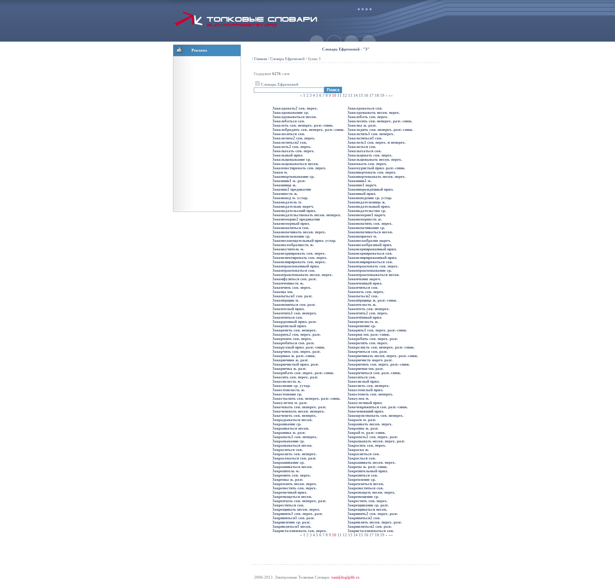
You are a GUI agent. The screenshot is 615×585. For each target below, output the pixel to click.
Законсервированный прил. (372, 249)
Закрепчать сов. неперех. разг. (299, 501)
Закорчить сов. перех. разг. (296, 351)
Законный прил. (361, 193)
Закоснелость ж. (286, 381)
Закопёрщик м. (285, 300)
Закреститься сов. (288, 505)
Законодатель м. (287, 202)
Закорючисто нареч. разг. (370, 360)
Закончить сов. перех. (291, 287)
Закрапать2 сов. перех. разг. (372, 437)
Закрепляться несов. (365, 484)
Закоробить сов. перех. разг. (372, 338)
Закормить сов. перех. (292, 338)
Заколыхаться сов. (364, 151)
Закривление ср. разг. (291, 522)
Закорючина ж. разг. (290, 360)
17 (371, 95)
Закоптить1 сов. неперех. (294, 313)
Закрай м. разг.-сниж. (366, 432)
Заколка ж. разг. (362, 125)
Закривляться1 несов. (291, 526)
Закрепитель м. (286, 471)
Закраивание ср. (286, 424)
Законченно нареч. (364, 279)
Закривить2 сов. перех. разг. (372, 513)
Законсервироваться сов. (370, 253)
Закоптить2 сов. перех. (367, 313)
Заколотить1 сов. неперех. (370, 134)
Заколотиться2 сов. (289, 142)
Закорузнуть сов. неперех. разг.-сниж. (381, 347)
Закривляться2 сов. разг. (369, 526)
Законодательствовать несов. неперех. (306, 215)
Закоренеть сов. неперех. (294, 330)
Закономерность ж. (364, 219)
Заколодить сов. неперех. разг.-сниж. (380, 129)
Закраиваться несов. (290, 428)
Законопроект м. (362, 236)
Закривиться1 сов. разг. (293, 518)
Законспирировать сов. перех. (299, 262)
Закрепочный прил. (289, 492)
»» (391, 95)
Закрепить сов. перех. (291, 475)
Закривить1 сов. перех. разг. (297, 513)
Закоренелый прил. (289, 326)
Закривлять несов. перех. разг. (374, 522)
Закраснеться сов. (363, 454)
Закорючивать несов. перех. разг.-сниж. (382, 355)
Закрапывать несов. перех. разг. (376, 441)
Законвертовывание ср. (293, 176)
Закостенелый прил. (365, 390)
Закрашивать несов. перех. (371, 462)
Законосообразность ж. (293, 245)
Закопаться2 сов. (362, 296)
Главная (260, 59)
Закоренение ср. (361, 326)
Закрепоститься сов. (365, 488)
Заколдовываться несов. (294, 117)
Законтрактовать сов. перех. (373, 266)
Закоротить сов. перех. (367, 343)
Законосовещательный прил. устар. (304, 240)
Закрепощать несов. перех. (371, 492)
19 (382, 95)
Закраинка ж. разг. (289, 432)
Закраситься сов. (287, 449)
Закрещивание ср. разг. (368, 505)
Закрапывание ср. (288, 441)
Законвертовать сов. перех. (371, 172)
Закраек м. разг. (361, 420)
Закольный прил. (287, 155)
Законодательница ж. (366, 202)
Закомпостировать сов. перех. (299, 168)
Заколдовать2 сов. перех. (295, 108)
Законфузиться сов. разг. (294, 279)
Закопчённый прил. (364, 317)
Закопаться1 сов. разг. (292, 296)
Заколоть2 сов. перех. (291, 146)
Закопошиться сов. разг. (294, 304)
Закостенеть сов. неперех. (370, 394)
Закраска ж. (358, 449)
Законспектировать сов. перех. (299, 257)
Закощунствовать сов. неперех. (375, 415)
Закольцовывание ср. (291, 159)
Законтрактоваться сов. (293, 270)
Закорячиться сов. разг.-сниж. (374, 373)
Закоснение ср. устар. (291, 385)
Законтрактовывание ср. (369, 270)
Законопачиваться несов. (370, 232)
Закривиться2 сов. (363, 518)
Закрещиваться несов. (367, 509)
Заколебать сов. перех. (367, 117)
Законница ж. (284, 185)
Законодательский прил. (294, 210)
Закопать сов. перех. (365, 291)
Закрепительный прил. (367, 471)
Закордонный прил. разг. (294, 321)
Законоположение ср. (291, 236)
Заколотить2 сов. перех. (293, 138)
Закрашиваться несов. (292, 466)
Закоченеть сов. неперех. (294, 415)
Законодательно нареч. (293, 206)
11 (339, 95)
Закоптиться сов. (287, 317)
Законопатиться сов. (290, 227)
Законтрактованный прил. (296, 266)
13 (350, 95)
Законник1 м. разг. (289, 181)
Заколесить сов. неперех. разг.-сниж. (379, 121)
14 (355, 95)
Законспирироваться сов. (370, 262)
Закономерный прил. (291, 223)
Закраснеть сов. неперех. (294, 454)
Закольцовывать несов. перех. (374, 159)
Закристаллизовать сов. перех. (299, 530)
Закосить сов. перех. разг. (295, 377)
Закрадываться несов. (292, 420)
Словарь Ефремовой (287, 59)
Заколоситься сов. (288, 134)
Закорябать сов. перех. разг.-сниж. (303, 373)
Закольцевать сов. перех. (370, 155)
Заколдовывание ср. (290, 112)
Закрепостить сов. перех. (294, 488)
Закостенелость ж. (288, 390)
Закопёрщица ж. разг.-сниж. (372, 300)
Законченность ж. (288, 283)
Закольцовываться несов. (295, 163)
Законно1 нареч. (362, 185)
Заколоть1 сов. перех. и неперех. (376, 142)
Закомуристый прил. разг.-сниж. (376, 168)
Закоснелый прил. (363, 381)
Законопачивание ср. (366, 227)
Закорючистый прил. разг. (295, 364)
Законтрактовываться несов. (373, 274)
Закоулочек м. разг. (290, 402)
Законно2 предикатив (291, 189)
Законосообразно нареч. (369, 240)
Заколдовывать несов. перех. (373, 112)
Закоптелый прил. (288, 309)
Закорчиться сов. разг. (367, 351)
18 (377, 95)
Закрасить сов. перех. (366, 445)
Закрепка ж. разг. (287, 479)
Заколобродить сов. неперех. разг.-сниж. (308, 129)
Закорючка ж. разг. (289, 368)
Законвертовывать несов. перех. (376, 176)
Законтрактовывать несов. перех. (302, 274)
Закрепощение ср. (363, 496)
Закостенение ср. (287, 394)
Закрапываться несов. (292, 445)
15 (361, 95)
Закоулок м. (358, 398)
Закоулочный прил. (365, 402)
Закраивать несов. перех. (370, 424)
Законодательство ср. (366, 210)
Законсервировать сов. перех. (299, 253)
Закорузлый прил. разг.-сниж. (298, 347)
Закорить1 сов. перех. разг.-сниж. (377, 330)
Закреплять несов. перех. (294, 484)
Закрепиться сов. (362, 475)
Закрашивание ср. (288, 462)
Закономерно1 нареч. (366, 215)
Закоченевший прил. (365, 411)
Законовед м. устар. (290, 198)
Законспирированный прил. (372, 257)
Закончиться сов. (362, 287)
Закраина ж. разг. (363, 428)
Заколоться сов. (361, 146)
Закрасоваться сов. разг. (294, 458)
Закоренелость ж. (363, 321)
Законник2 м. (359, 181)
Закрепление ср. (361, 479)
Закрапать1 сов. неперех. (294, 437)
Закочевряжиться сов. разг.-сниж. (377, 407)
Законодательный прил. (368, 206)
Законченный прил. (364, 283)
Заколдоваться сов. (365, 108)
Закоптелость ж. (362, 304)
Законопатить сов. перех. (370, 223)
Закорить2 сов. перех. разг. (296, 334)
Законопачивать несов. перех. (299, 232)
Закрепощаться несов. (292, 496)
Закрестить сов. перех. (367, 501)
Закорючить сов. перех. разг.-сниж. (378, 364)
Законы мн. (282, 291)
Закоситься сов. (361, 377)
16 (366, 95)
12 (345, 95)
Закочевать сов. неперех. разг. (299, 407)
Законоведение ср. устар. (369, 198)
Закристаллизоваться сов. (370, 530)
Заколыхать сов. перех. (293, 151)
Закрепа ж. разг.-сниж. (367, 466)
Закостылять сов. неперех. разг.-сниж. (306, 398)
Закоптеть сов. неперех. (368, 309)
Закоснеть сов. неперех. (368, 385)
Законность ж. (285, 193)
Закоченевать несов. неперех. (298, 411)
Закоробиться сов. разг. (293, 343)
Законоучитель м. (288, 249)
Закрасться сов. (361, 458)
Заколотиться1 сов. (364, 138)
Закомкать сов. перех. (367, 163)
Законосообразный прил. (369, 245)
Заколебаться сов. (288, 121)
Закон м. (280, 172)
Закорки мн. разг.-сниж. (368, 334)
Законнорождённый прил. (370, 189)
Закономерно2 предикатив (296, 219)
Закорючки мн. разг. (365, 368)
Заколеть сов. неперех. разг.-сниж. (302, 125)
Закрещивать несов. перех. (296, 509)
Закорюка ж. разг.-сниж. (294, 355)
